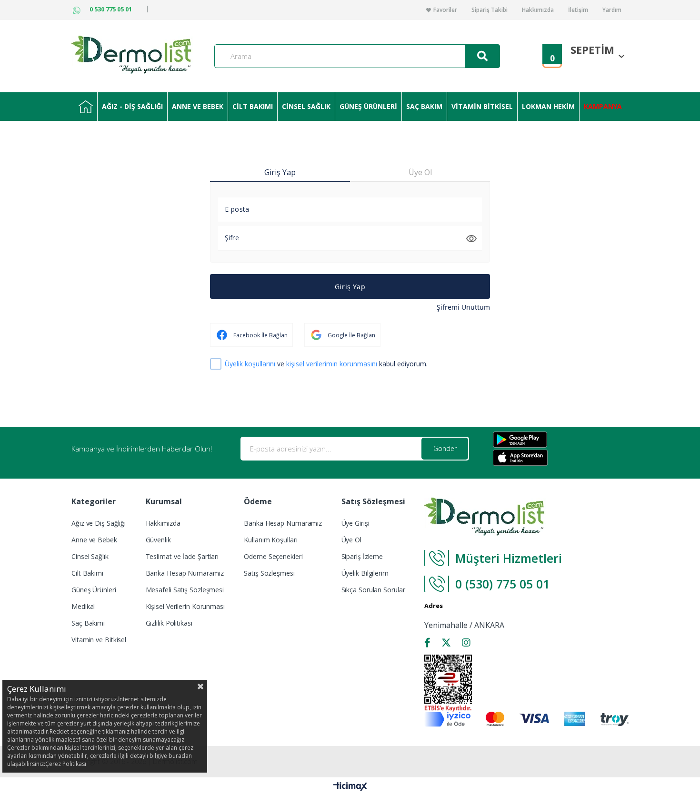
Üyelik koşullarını (250, 363)
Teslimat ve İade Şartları (182, 556)
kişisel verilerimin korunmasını (331, 363)
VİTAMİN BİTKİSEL (482, 106)
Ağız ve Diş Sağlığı (98, 523)
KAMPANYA (603, 106)
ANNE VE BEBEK (197, 106)
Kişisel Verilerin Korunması (185, 606)
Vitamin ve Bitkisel (98, 639)
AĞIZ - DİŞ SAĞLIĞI (132, 106)
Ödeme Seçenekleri (273, 556)
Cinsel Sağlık (90, 556)
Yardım (611, 10)
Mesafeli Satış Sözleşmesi (185, 589)
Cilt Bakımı (87, 573)
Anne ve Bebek (94, 539)
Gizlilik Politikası (169, 622)
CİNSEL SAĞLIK (306, 106)
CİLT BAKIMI (252, 106)
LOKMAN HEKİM (548, 106)
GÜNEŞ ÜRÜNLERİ (368, 106)
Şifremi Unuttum (463, 307)
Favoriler (445, 10)
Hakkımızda (538, 10)
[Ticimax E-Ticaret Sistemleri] (350, 787)
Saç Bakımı (88, 622)
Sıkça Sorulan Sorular (373, 589)
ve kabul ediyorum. (326, 364)
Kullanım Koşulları (270, 539)
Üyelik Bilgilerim (365, 573)
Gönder (445, 448)
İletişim (578, 10)
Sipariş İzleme (362, 556)
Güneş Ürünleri (93, 589)
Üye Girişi (355, 523)
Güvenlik (158, 539)
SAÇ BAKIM (424, 106)
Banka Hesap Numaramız (185, 573)
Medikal (83, 606)
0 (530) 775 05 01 (504, 584)
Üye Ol (351, 539)
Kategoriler (86, 106)
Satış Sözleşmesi (269, 573)
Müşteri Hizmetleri (508, 558)
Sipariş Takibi (489, 10)
